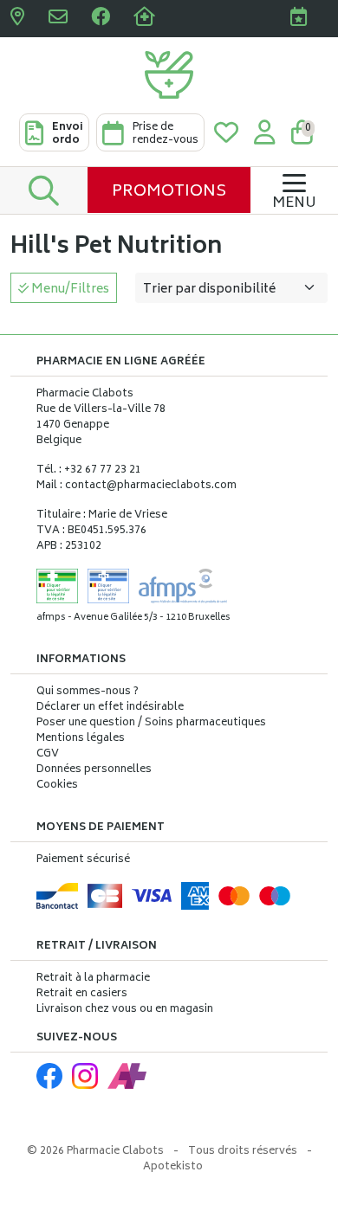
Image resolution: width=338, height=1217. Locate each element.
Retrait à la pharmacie (93, 978)
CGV (47, 755)
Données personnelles (94, 770)
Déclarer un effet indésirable (110, 708)
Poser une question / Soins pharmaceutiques (151, 723)
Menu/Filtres (69, 289)
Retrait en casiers (81, 994)
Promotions (169, 192)
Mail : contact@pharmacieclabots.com (136, 486)
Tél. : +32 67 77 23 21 (88, 470)
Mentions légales (80, 739)
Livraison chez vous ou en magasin (124, 1010)
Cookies (57, 786)
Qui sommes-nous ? (87, 692)
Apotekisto (173, 1167)
